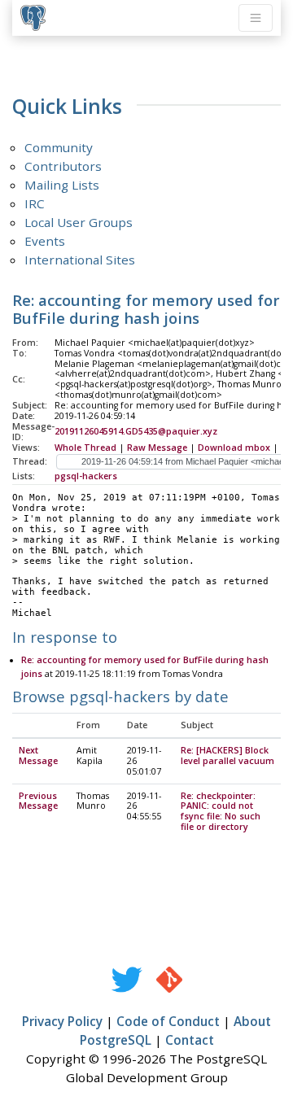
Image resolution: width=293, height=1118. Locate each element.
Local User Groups (78, 222)
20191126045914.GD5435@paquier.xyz (136, 431)
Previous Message (38, 801)
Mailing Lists (61, 185)
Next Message (38, 755)
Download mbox (234, 447)
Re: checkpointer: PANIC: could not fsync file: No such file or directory (220, 811)
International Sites (79, 259)
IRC (34, 203)
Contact (189, 1040)
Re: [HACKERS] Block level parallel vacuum (227, 755)
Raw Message (157, 447)
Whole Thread (85, 447)
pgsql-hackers (86, 476)
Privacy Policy (62, 1021)
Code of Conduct (168, 1021)
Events (44, 241)
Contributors (63, 166)
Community (58, 147)
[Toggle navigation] (255, 18)
